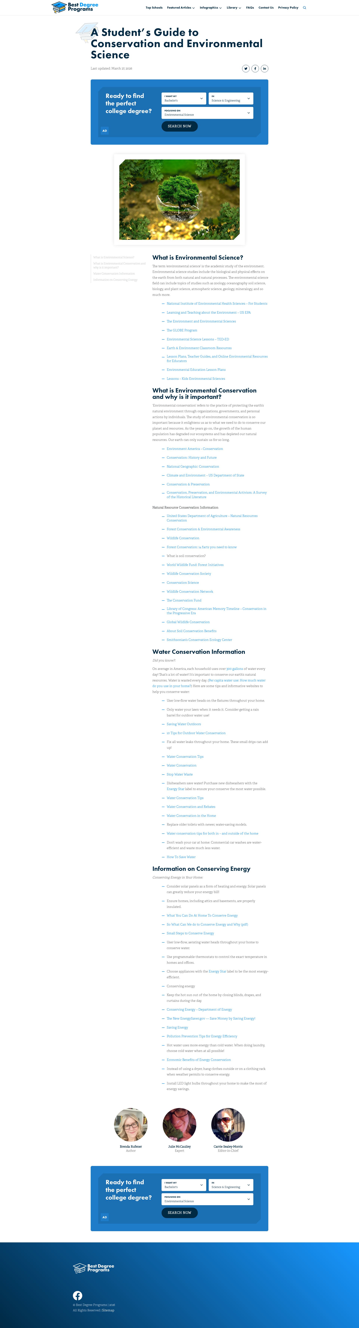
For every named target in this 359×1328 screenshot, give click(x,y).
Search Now (180, 126)
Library (232, 7)
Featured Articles (179, 7)
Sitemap (108, 1310)
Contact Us (266, 7)
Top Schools (154, 7)
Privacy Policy (288, 7)
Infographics (209, 7)
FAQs (250, 7)
